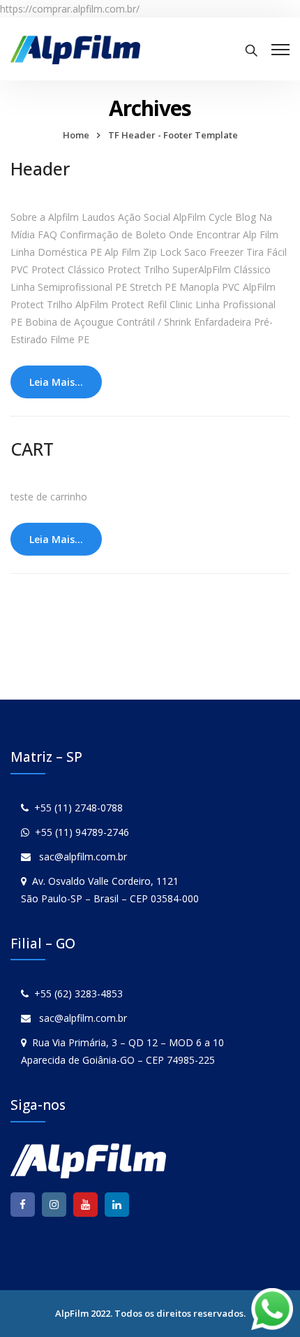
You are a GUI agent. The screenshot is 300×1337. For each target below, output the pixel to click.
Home (76, 135)
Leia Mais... (56, 382)
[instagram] (54, 1204)
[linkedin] (117, 1204)
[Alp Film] (75, 48)
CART (32, 449)
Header (40, 168)
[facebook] (22, 1204)
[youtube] (85, 1204)
